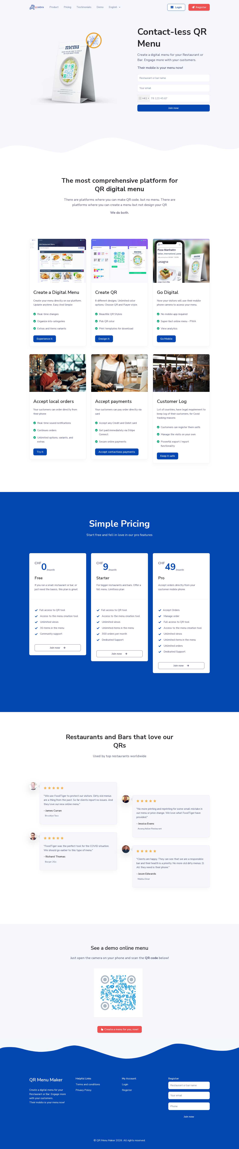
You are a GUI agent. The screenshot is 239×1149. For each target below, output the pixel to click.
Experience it (45, 339)
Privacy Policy (83, 1090)
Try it (40, 452)
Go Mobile (166, 339)
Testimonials (83, 7)
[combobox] (144, 98)
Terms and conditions (88, 1084)
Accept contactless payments (117, 452)
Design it (104, 339)
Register (201, 7)
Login (178, 7)
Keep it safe (167, 456)
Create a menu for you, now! (121, 1029)
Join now (173, 108)
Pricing (67, 7)
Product (54, 7)
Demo (100, 7)
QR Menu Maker (106, 1140)
